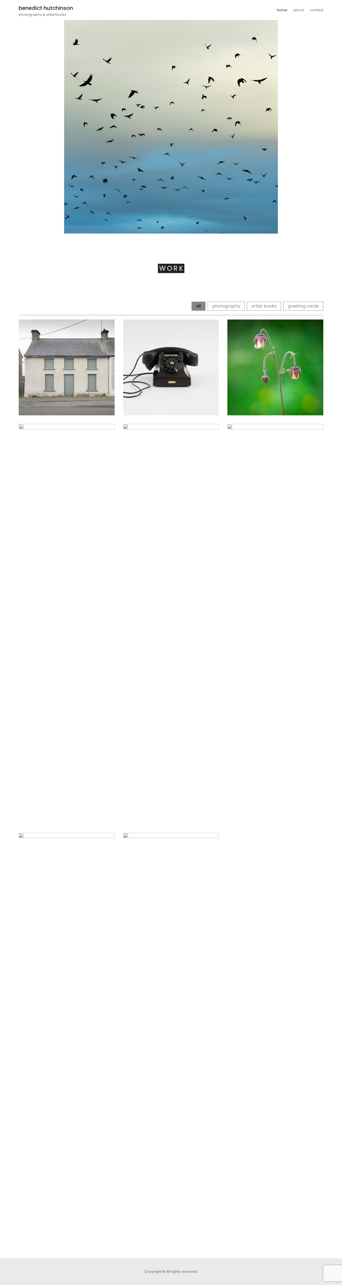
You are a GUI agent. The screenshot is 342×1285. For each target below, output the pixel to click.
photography (226, 306)
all (198, 306)
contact (316, 10)
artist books (264, 306)
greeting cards (303, 306)
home (282, 10)
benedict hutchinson (46, 8)
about (298, 10)
